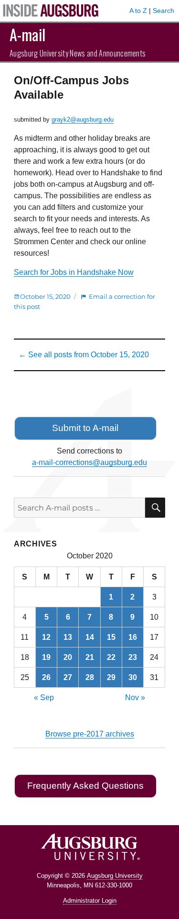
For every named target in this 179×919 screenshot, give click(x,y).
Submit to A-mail (85, 428)
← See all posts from (84, 355)
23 (132, 657)
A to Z (138, 10)
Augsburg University (115, 875)
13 (67, 637)
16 (132, 637)
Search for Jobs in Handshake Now (74, 272)
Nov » (135, 697)
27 (67, 677)
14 (89, 637)
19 (46, 657)
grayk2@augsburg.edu (83, 119)
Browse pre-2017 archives (89, 734)
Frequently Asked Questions (85, 786)
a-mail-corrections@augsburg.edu (89, 462)
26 (46, 677)
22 (111, 657)
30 (132, 677)
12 (46, 637)
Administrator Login (89, 900)
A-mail (27, 34)
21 (89, 657)
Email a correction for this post (84, 301)
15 (111, 637)
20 (67, 657)
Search (163, 10)
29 (111, 677)
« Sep (44, 697)
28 (89, 677)
